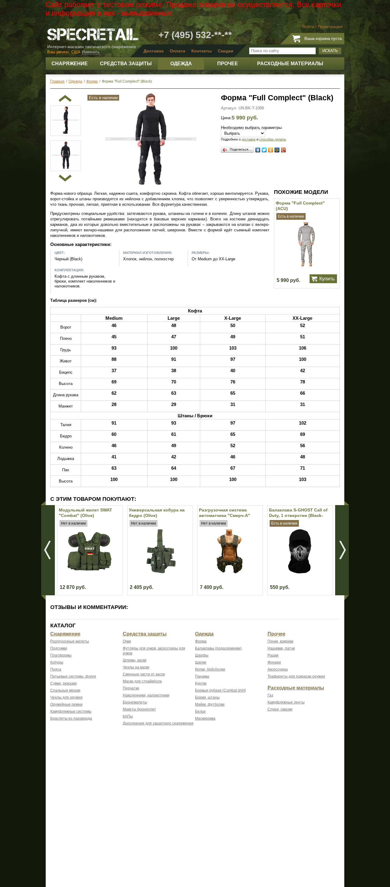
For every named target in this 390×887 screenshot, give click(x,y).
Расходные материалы (296, 687)
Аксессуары (278, 669)
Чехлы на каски (136, 667)
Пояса (55, 669)
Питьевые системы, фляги (73, 676)
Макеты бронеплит (139, 709)
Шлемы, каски (135, 660)
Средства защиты (145, 633)
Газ (270, 695)
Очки (127, 641)
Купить (327, 278)
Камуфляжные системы (70, 711)
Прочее (276, 633)
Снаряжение (65, 633)
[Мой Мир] (277, 150)
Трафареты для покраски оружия (296, 676)
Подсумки (58, 648)
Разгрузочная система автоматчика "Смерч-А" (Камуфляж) (224, 515)
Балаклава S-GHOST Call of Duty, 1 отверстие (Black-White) (298, 515)
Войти (308, 26)
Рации (273, 655)
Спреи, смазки (280, 709)
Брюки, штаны (207, 697)
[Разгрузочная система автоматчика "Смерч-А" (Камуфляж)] (229, 572)
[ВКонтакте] (258, 150)
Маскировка (205, 718)
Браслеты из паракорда (71, 718)
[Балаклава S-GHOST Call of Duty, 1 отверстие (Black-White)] (300, 572)
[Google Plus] (283, 150)
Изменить (91, 52)
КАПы (128, 716)
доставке (249, 139)
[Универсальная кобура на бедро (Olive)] (159, 572)
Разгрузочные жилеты (69, 641)
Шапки (200, 662)
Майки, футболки (210, 704)
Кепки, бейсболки (210, 669)
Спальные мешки (65, 690)
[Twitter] (264, 150)
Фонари (274, 662)
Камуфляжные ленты (286, 702)
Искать (330, 50)
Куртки (201, 683)
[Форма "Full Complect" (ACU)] (306, 265)
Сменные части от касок (144, 674)
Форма (201, 641)
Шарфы (201, 655)
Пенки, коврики (280, 641)
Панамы (202, 676)
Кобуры (56, 662)
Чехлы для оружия (66, 697)
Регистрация (330, 26)
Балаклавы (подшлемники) (218, 648)
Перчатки (131, 688)
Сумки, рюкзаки (63, 683)
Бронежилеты (135, 702)
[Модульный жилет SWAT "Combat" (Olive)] (89, 572)
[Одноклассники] (271, 150)
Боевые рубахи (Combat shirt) (220, 690)
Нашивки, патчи (281, 648)
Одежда (204, 633)
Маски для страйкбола (142, 681)
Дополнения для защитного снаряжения (158, 723)
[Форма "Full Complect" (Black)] (151, 183)
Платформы (61, 655)
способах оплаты (272, 139)
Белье (200, 711)
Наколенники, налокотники (146, 695)
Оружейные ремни (66, 704)
